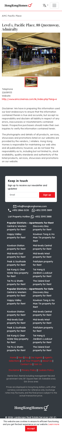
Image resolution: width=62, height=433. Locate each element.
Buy (27, 357)
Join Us (38, 364)
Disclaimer (14, 370)
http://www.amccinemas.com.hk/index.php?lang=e (29, 99)
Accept (31, 428)
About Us (47, 360)
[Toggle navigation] (54, 5)
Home (13, 357)
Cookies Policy (46, 370)
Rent (20, 357)
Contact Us (26, 364)
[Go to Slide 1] (31, 82)
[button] (45, 5)
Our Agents (37, 357)
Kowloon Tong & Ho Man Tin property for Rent (44, 237)
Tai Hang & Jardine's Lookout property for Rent (42, 273)
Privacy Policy (28, 370)
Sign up (47, 194)
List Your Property (30, 360)
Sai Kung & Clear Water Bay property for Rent (17, 273)
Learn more (53, 424)
